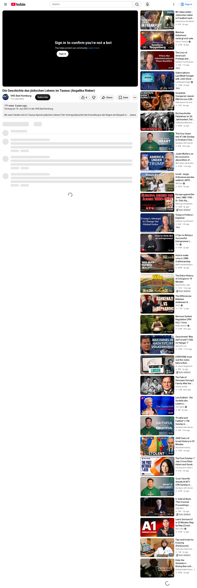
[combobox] (91, 4)
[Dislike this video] (93, 97)
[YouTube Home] (18, 4)
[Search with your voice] (147, 4)
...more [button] (132, 115)
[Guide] (5, 4)
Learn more (93, 48)
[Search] (137, 4)
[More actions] (135, 97)
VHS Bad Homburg (20, 95)
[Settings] (174, 4)
